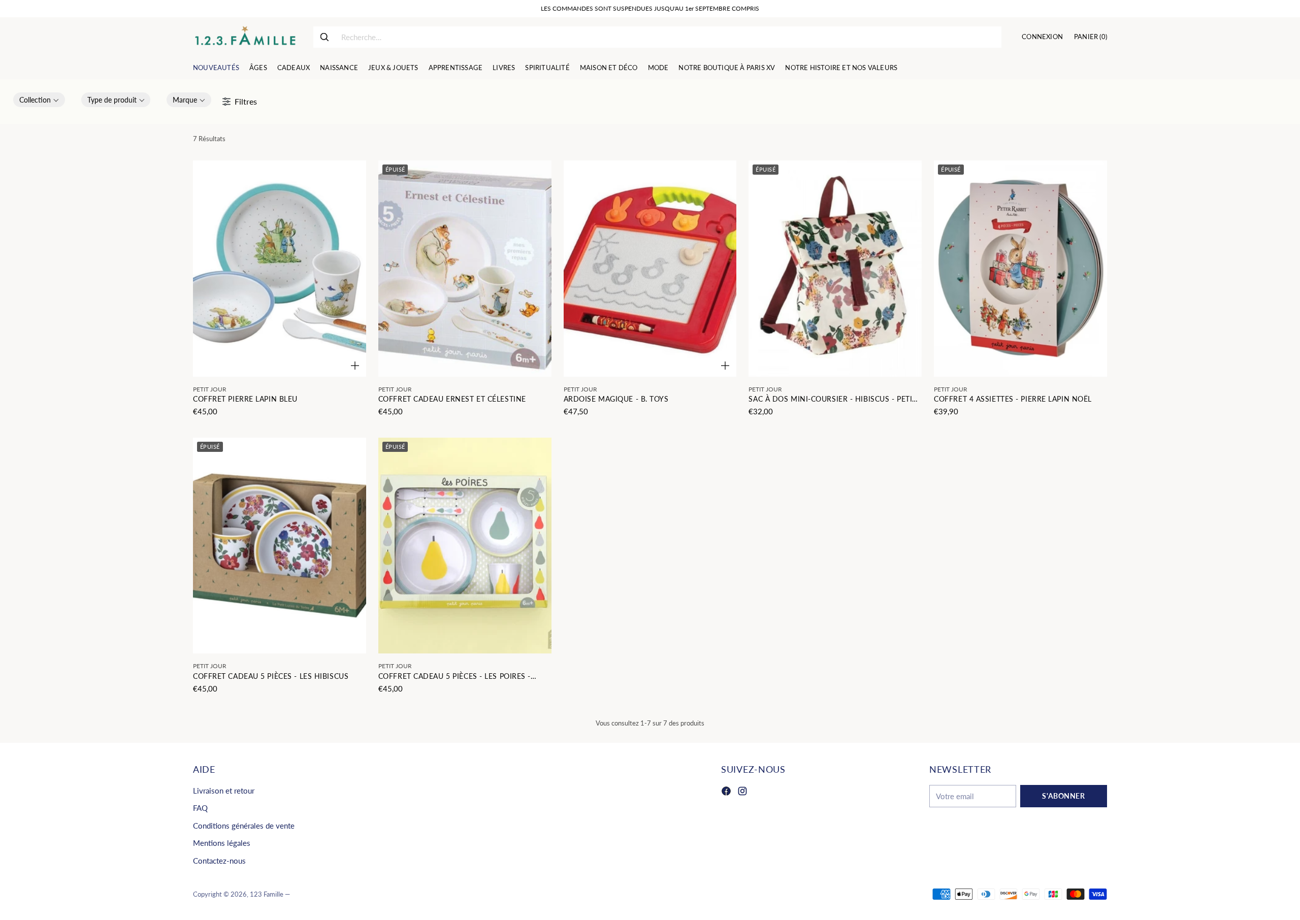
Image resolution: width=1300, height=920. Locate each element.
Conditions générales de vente (244, 825)
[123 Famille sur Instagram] (742, 792)
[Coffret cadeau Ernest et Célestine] (464, 268)
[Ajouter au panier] (355, 365)
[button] (39, 99)
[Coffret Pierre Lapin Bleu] (279, 268)
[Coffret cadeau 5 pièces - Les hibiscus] (279, 546)
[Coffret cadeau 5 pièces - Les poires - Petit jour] (464, 546)
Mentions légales (221, 842)
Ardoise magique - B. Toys (616, 399)
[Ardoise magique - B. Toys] (650, 268)
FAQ (200, 807)
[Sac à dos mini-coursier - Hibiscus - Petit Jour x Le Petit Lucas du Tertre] (835, 268)
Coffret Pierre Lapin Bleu (245, 399)
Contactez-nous (219, 860)
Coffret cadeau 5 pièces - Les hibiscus (270, 676)
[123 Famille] (245, 37)
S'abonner (1063, 796)
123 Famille (266, 894)
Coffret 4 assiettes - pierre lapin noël (1013, 399)
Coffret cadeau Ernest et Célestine (452, 399)
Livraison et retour (223, 790)
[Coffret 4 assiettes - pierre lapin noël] (1020, 268)
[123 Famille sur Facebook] (726, 792)
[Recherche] (324, 37)
